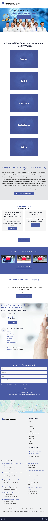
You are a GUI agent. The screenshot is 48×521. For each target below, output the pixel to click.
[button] (24, 17)
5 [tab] (26, 234)
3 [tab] (24, 234)
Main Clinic (10, 331)
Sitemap (26, 511)
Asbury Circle (10, 333)
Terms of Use (20, 511)
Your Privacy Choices (33, 511)
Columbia (9, 338)
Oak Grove (10, 336)
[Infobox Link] (38, 453)
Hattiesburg (10, 344)
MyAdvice (40, 508)
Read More (12, 225)
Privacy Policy (20, 384)
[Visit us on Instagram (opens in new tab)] (5, 355)
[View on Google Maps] (24, 406)
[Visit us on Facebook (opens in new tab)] (2, 355)
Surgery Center (11, 335)
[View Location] (2, 463)
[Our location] (42, 519)
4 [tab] (25, 234)
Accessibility (6, 511)
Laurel (8, 340)
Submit (24, 388)
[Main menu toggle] (45, 3)
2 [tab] (22, 234)
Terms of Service (26, 384)
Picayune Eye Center (12, 342)
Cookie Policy (42, 511)
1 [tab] (21, 234)
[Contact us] (46, 519)
